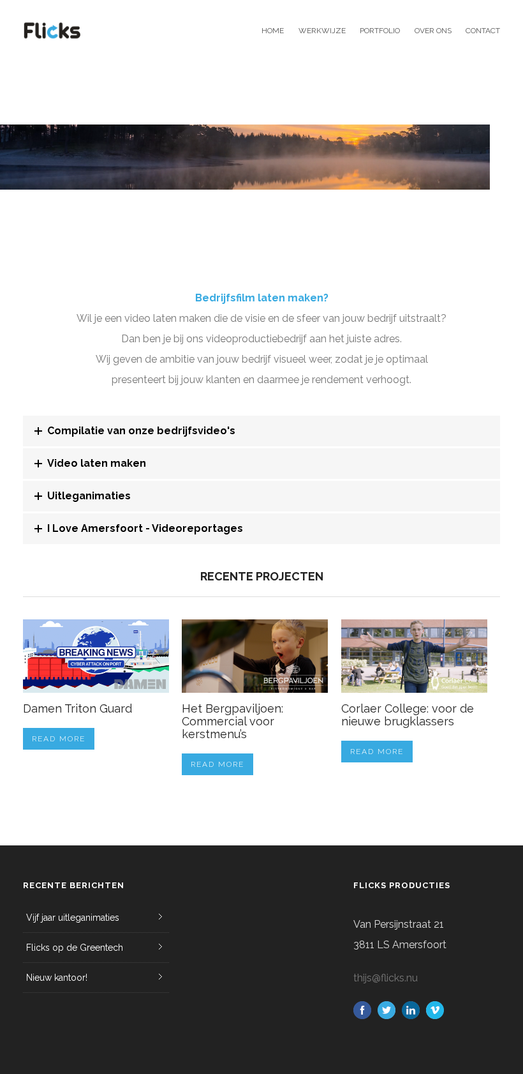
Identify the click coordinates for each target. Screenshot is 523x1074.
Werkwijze (321, 30)
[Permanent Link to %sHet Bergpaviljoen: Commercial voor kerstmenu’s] (255, 656)
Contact (483, 30)
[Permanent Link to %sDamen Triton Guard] (96, 656)
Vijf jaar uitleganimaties (72, 917)
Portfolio (380, 30)
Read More (58, 738)
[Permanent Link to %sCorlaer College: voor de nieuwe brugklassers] (414, 656)
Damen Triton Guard (77, 708)
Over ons (433, 30)
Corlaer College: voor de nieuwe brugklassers (407, 715)
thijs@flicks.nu (385, 978)
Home (273, 30)
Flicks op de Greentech (74, 947)
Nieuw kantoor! (56, 977)
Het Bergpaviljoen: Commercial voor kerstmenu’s (232, 721)
